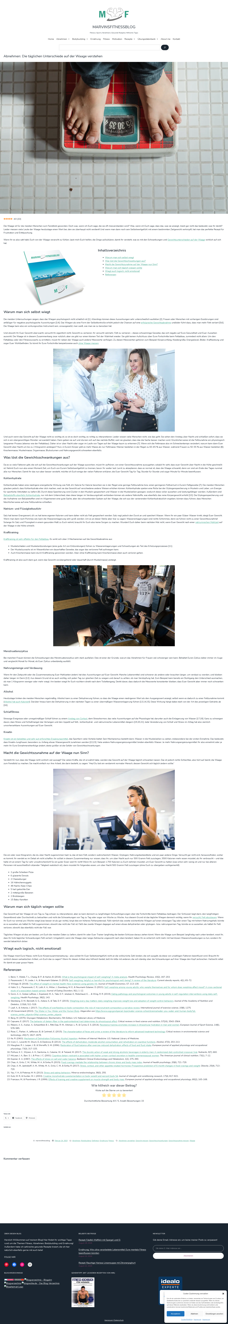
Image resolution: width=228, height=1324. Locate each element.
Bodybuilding (78, 39)
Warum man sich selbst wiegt (119, 257)
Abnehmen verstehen (127, 1141)
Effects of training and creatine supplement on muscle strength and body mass (86, 1079)
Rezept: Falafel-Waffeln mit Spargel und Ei (99, 1239)
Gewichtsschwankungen (158, 1141)
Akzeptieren (175, 1314)
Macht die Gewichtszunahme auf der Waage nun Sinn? (131, 264)
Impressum (197, 1319)
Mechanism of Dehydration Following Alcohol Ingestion (50, 1038)
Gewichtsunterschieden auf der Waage (186, 239)
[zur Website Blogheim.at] (13, 1286)
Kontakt (176, 39)
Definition (95, 1141)
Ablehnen (194, 1314)
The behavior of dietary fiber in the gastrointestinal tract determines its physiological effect (73, 1021)
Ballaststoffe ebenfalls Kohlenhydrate (22, 495)
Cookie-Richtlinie (186, 1319)
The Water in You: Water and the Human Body (56, 1011)
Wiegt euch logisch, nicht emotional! (122, 271)
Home (51, 39)
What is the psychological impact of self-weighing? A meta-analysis (94, 977)
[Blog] (12, 1283)
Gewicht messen (142, 1141)
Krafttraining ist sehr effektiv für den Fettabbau (26, 539)
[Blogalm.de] (38, 1279)
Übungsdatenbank (146, 39)
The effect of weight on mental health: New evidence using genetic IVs (63, 983)
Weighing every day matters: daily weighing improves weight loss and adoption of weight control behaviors (121, 1000)
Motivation (117, 39)
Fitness (106, 39)
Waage (192, 1141)
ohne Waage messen (88, 343)
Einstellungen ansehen (214, 1314)
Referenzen (110, 274)
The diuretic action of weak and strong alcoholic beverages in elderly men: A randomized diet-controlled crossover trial (139, 1052)
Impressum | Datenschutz (114, 1320)
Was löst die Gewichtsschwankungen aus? (125, 261)
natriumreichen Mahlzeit (207, 522)
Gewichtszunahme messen (179, 1141)
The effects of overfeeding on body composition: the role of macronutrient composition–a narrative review (89, 1007)
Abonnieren (188, 1255)
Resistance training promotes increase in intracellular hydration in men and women (139, 1024)
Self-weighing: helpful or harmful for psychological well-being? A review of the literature (112, 980)
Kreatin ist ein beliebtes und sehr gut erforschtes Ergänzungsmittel (36, 738)
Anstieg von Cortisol (77, 718)
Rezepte (128, 39)
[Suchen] (165, 47)
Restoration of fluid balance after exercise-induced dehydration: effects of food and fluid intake (105, 1045)
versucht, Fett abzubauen (204, 917)
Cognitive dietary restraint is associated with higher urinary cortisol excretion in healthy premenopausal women (105, 1055)
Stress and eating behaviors (57, 1072)
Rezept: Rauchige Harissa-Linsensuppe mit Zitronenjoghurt (107, 1262)
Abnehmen (61, 39)
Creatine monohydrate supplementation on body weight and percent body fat (80, 1076)
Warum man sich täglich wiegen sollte (123, 267)
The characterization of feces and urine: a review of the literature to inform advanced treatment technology (114, 1031)
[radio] (104, 1095)
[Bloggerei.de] (9, 1279)
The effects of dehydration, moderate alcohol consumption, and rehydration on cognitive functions (108, 1042)
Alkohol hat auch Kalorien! (16, 701)
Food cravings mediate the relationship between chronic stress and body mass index (101, 1062)
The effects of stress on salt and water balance (53, 1059)
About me (165, 39)
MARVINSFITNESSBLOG (114, 27)
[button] (223, 1293)
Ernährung (95, 39)
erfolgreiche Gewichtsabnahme (156, 322)
